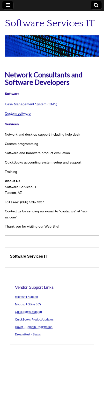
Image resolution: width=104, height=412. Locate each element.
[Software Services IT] (52, 46)
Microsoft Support (26, 296)
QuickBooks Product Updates (34, 319)
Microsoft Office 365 (28, 304)
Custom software (18, 113)
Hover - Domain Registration (33, 326)
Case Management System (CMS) (31, 104)
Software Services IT (50, 23)
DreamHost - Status (28, 334)
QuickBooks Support (28, 311)
